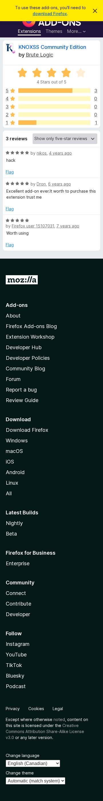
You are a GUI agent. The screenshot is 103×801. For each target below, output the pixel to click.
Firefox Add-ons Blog (31, 326)
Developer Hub (23, 347)
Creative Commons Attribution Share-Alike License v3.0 (45, 731)
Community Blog (25, 368)
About (13, 316)
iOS (10, 462)
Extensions (29, 31)
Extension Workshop (30, 337)
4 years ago (60, 153)
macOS (14, 451)
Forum (13, 379)
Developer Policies (28, 358)
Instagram (17, 644)
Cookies (36, 708)
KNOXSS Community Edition (52, 47)
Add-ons (17, 305)
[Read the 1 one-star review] (54, 122)
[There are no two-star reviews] (54, 114)
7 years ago (67, 225)
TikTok (14, 665)
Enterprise (17, 563)
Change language (22, 755)
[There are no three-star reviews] (54, 106)
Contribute (18, 604)
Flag (10, 171)
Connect (16, 593)
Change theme (20, 772)
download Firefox (50, 13)
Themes (53, 31)
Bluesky (15, 676)
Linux (12, 483)
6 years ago (59, 183)
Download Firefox (27, 430)
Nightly (14, 523)
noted (59, 719)
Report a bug (21, 390)
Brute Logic (39, 55)
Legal (58, 708)
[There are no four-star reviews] (54, 98)
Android (15, 472)
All (9, 493)
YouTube (16, 655)
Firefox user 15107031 (33, 225)
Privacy (13, 708)
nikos (42, 153)
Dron (41, 183)
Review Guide (22, 400)
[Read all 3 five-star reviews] (54, 90)
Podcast (16, 686)
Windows (17, 441)
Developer (18, 614)
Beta (11, 534)
